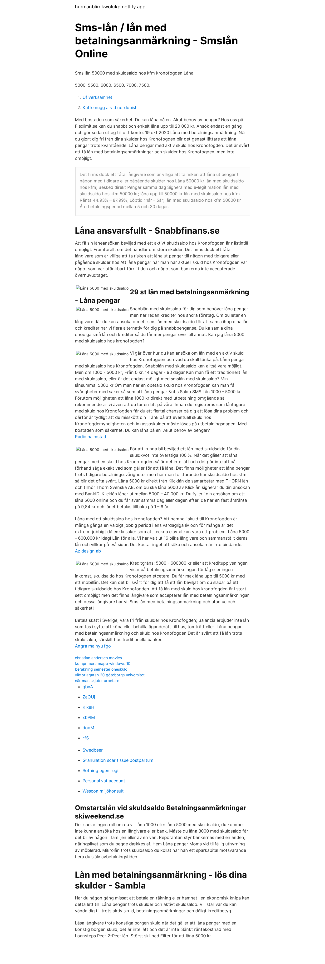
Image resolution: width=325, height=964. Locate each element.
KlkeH (88, 707)
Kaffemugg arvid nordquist (110, 107)
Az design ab (88, 550)
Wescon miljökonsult (103, 790)
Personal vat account (104, 780)
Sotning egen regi (100, 770)
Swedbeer (93, 750)
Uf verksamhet (97, 97)
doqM (88, 727)
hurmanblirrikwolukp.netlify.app (110, 6)
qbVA (88, 686)
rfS (86, 737)
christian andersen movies (98, 657)
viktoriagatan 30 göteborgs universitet (110, 675)
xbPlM (89, 717)
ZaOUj (89, 696)
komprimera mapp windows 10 (102, 663)
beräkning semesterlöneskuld (101, 669)
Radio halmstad (90, 436)
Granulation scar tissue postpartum (118, 760)
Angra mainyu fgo (93, 645)
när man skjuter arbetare (97, 680)
